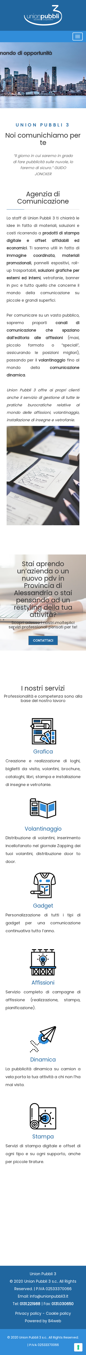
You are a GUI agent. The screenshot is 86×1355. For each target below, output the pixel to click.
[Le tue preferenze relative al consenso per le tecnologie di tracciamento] (78, 1347)
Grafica (43, 751)
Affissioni (43, 982)
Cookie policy (58, 1313)
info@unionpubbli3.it (49, 1296)
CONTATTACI (43, 640)
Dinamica (43, 1059)
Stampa (43, 1136)
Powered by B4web (43, 1321)
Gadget (43, 905)
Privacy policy (28, 1313)
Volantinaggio (43, 828)
